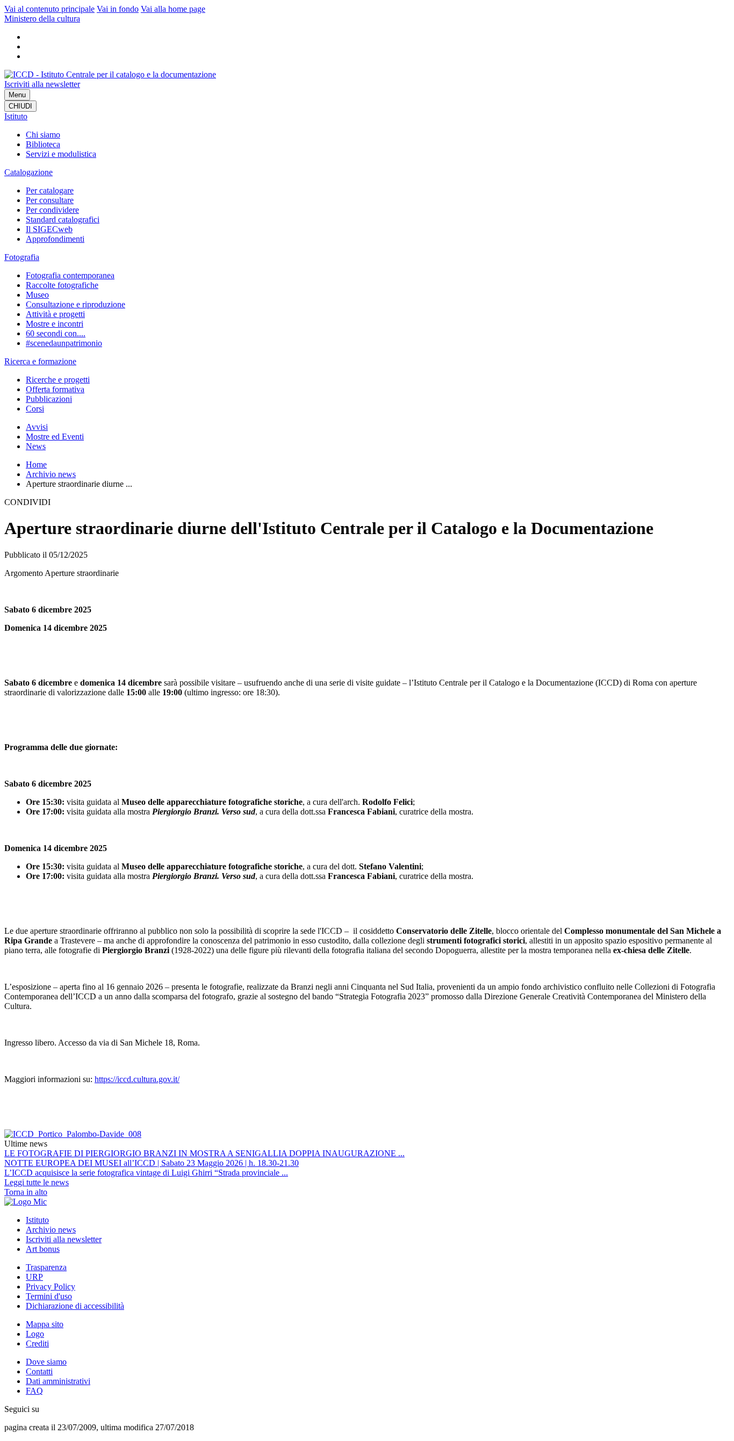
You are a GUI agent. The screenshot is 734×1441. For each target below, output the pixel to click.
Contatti (39, 1371)
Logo (35, 1333)
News (36, 446)
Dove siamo (46, 1361)
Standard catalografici (62, 219)
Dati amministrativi (58, 1381)
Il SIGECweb (49, 229)
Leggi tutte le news (36, 1182)
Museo (37, 294)
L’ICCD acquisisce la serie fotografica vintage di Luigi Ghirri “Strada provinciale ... (146, 1172)
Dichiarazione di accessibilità (75, 1305)
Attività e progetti (55, 314)
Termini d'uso (49, 1296)
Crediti (37, 1343)
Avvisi (37, 426)
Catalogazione (28, 172)
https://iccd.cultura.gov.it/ (137, 1079)
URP (34, 1276)
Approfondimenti (55, 238)
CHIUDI (20, 106)
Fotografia (21, 257)
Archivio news (51, 474)
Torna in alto (25, 1192)
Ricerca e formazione (40, 361)
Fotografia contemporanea (70, 275)
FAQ (34, 1390)
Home (36, 464)
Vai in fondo (118, 8)
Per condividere (52, 209)
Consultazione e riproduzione (75, 304)
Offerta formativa (55, 389)
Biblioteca (43, 144)
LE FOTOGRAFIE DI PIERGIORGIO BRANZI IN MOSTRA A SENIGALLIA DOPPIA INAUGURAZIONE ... (204, 1153)
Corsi (35, 408)
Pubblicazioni (49, 399)
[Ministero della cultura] (25, 1201)
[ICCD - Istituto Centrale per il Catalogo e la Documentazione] (110, 74)
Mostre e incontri (54, 323)
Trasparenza (46, 1267)
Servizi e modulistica (61, 153)
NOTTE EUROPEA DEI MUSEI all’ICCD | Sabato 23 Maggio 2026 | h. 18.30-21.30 (151, 1163)
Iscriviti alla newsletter (42, 84)
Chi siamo (43, 134)
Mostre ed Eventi (55, 436)
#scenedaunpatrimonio (64, 343)
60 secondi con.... (55, 333)
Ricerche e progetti (58, 379)
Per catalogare (50, 190)
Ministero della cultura (42, 18)
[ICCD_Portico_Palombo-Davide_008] (72, 1134)
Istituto (15, 116)
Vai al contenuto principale (49, 8)
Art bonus (43, 1248)
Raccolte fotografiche (62, 285)
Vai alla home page (173, 8)
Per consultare (50, 200)
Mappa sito (44, 1324)
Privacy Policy (50, 1286)
